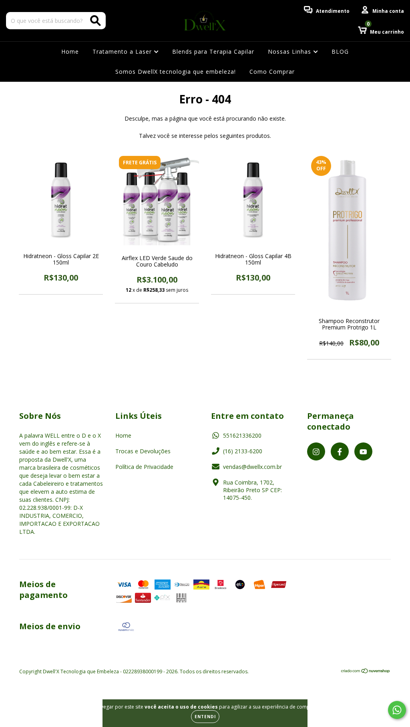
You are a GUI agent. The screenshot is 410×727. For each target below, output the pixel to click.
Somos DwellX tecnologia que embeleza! (175, 71)
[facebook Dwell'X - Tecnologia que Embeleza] (340, 451)
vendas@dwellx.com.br (252, 467)
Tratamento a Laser (123, 51)
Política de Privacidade (144, 467)
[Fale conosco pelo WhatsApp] (397, 710)
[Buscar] (95, 20)
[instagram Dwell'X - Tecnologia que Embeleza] (316, 451)
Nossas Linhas (290, 51)
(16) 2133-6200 (242, 451)
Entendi (205, 716)
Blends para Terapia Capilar (213, 51)
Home (70, 51)
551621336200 (242, 435)
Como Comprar (272, 71)
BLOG (340, 51)
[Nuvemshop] (366, 671)
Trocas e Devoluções (143, 451)
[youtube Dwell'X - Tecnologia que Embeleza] (363, 451)
